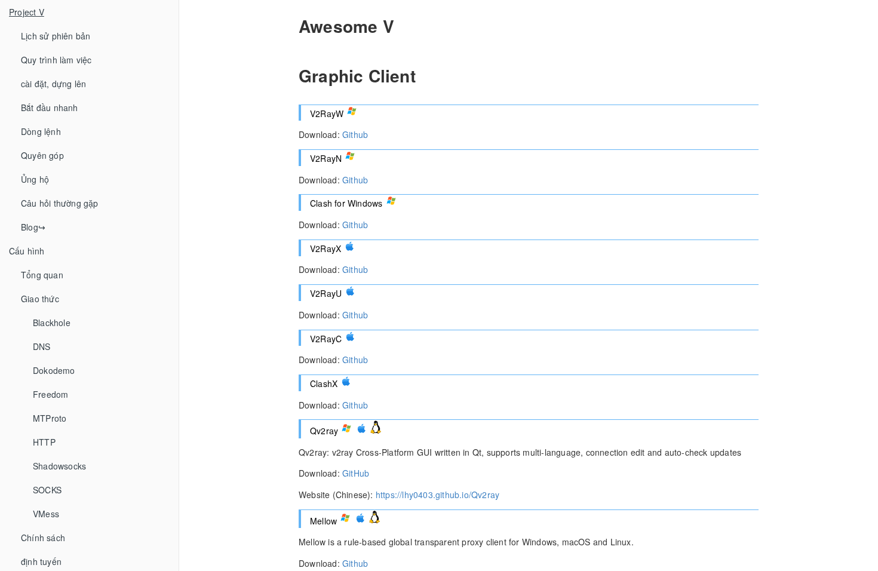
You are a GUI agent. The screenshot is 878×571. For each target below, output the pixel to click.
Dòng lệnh (41, 131)
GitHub (355, 473)
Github (355, 134)
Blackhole (51, 323)
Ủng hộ (35, 179)
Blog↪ (33, 227)
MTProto (49, 418)
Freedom (50, 394)
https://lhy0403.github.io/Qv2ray (437, 495)
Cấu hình (27, 251)
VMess (46, 514)
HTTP (44, 442)
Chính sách (43, 538)
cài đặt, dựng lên (53, 84)
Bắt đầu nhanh (49, 107)
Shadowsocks (59, 466)
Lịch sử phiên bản (55, 36)
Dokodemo (54, 370)
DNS (42, 346)
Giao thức (40, 299)
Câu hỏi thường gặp (60, 203)
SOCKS (47, 490)
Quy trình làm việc (56, 60)
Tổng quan (42, 275)
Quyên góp (42, 155)
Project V (26, 12)
